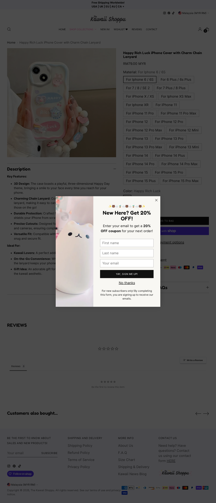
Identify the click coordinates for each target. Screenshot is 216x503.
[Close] (156, 200)
